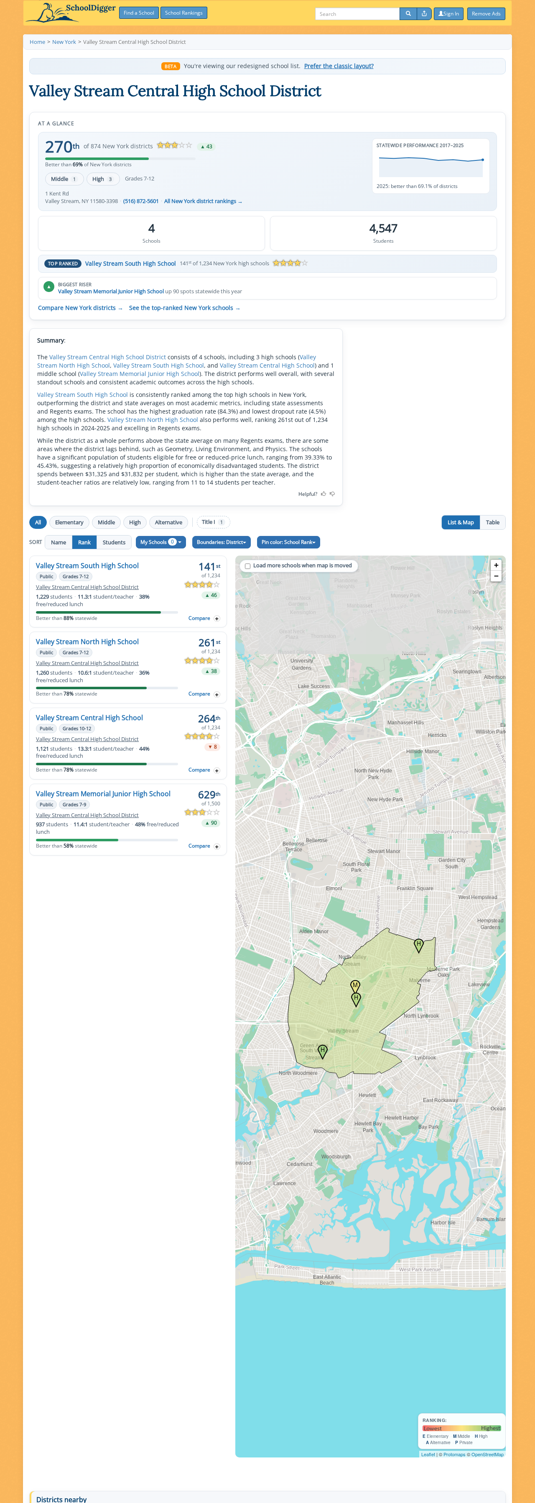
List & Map (461, 522)
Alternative (168, 522)
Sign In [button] (451, 13)
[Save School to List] (217, 618)
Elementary (69, 522)
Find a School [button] (139, 12)
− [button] (496, 575)
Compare (199, 618)
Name (58, 542)
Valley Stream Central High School (267, 365)
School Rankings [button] (184, 12)
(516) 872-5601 (141, 201)
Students (114, 542)
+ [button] (496, 565)
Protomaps (454, 1454)
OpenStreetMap (487, 1454)
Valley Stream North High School (152, 420)
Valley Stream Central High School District (107, 357)
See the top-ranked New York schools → (185, 308)
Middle (63, 179)
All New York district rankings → (203, 201)
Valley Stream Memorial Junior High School (111, 291)
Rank (84, 542)
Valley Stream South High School (130, 263)
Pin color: (287, 542)
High (102, 179)
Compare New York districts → (80, 308)
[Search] (408, 14)
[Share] (424, 14)
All (38, 522)
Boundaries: (220, 542)
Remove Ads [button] (486, 13)
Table (492, 522)
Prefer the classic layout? (339, 66)
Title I (212, 522)
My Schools (157, 541)
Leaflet (428, 1454)
